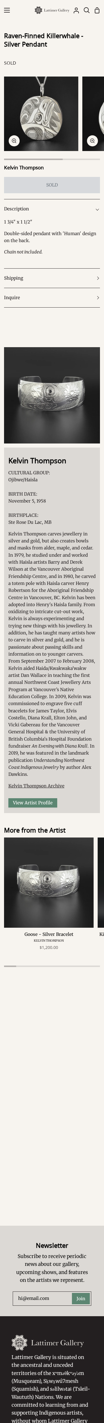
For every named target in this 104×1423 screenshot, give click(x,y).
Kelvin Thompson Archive (36, 786)
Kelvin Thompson (24, 167)
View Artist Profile (33, 802)
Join (81, 1298)
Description (16, 209)
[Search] (84, 10)
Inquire (12, 297)
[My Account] (74, 10)
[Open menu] (5, 10)
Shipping (13, 278)
